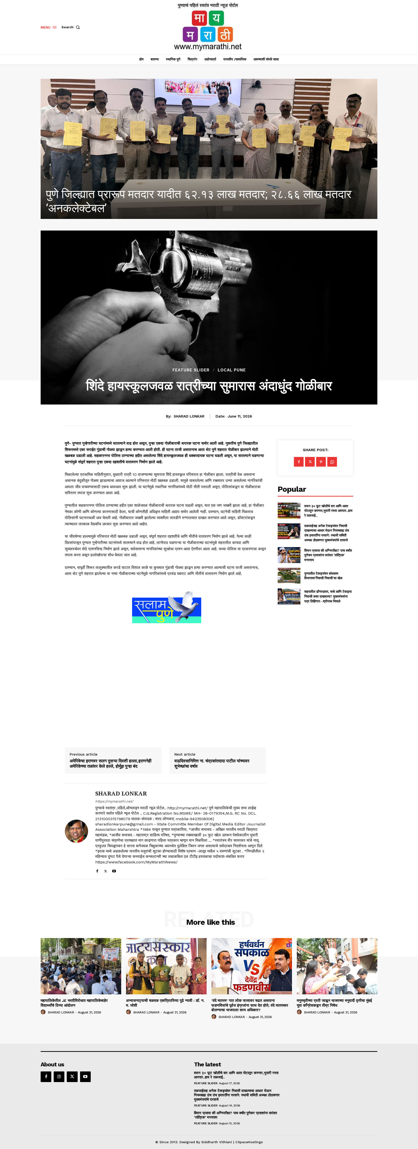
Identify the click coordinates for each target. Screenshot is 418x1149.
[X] (105, 870)
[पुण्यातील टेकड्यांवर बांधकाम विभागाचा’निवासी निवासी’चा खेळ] (289, 576)
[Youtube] (114, 870)
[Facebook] (97, 870)
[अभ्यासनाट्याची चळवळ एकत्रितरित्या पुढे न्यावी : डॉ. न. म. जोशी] (209, 149)
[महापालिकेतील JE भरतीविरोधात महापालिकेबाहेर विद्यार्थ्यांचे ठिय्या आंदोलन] (81, 966)
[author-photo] (44, 1012)
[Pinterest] (321, 462)
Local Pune (232, 370)
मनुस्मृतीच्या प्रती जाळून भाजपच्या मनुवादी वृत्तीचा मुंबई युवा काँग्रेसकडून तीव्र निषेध (334, 1002)
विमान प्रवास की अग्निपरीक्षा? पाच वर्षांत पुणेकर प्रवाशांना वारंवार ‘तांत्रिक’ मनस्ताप (328, 555)
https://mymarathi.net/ (114, 801)
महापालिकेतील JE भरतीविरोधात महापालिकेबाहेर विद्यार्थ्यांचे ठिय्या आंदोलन (74, 1002)
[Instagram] (59, 1076)
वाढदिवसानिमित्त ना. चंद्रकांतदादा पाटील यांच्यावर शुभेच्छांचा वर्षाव (211, 763)
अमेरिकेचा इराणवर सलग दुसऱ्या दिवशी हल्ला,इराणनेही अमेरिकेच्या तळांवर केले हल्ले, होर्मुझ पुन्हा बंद (110, 763)
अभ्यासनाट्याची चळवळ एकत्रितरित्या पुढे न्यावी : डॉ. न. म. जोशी (177, 208)
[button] (71, 27)
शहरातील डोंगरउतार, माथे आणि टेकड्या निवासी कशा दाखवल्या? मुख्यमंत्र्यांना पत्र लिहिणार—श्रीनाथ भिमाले (328, 596)
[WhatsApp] (332, 462)
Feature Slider (190, 370)
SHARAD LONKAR (189, 416)
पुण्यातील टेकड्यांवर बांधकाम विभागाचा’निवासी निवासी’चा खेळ (323, 575)
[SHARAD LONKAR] (76, 831)
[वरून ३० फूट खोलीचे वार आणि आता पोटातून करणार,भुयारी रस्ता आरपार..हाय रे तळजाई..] (289, 510)
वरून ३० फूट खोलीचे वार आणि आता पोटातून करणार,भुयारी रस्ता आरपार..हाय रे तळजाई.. (328, 511)
